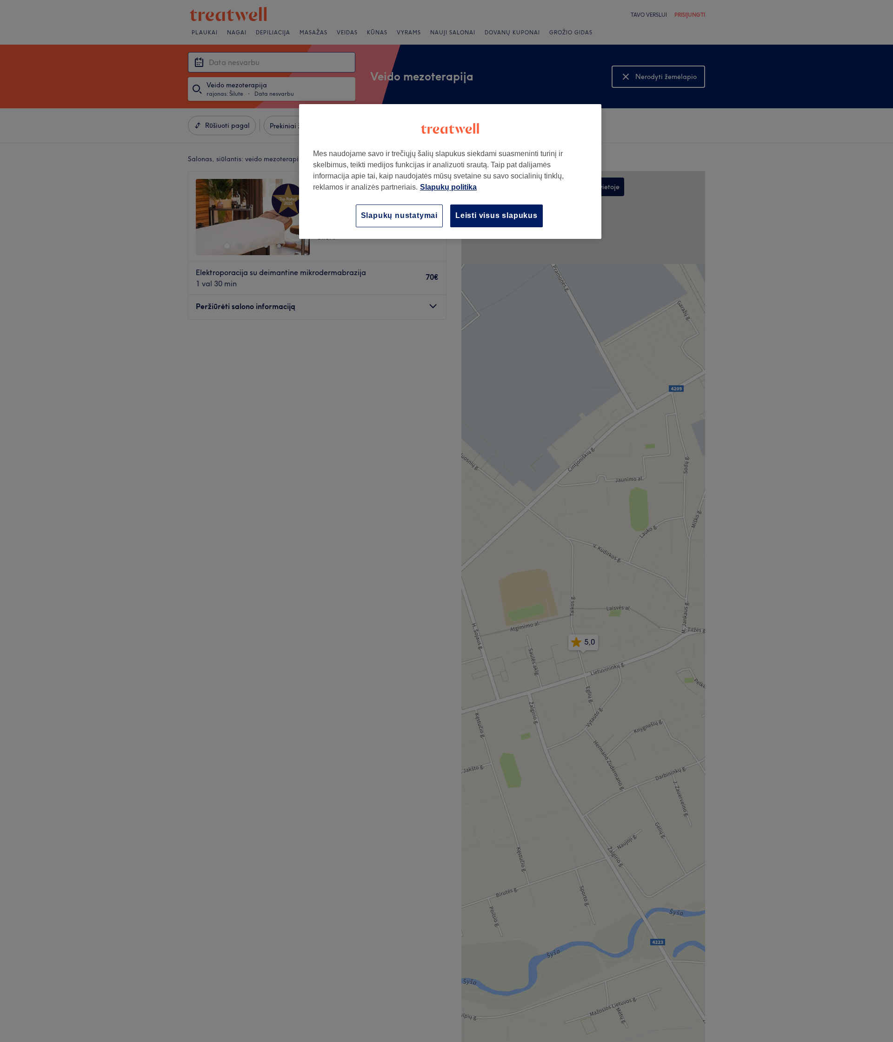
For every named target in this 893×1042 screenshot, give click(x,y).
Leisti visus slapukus (496, 215)
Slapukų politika (448, 187)
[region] (450, 171)
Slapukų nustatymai (399, 215)
